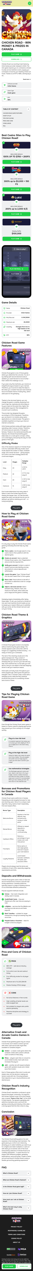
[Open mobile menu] (29, 3)
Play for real (15, 269)
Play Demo (15, 274)
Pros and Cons (8, 121)
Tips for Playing (8, 118)
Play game (15, 54)
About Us (16, 1242)
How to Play (7, 116)
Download (15, 59)
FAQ (4, 126)
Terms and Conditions (16, 1234)
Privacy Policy (16, 1227)
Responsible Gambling (16, 1231)
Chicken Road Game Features (12, 113)
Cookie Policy (16, 1238)
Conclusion (7, 123)
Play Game (9, 1266)
